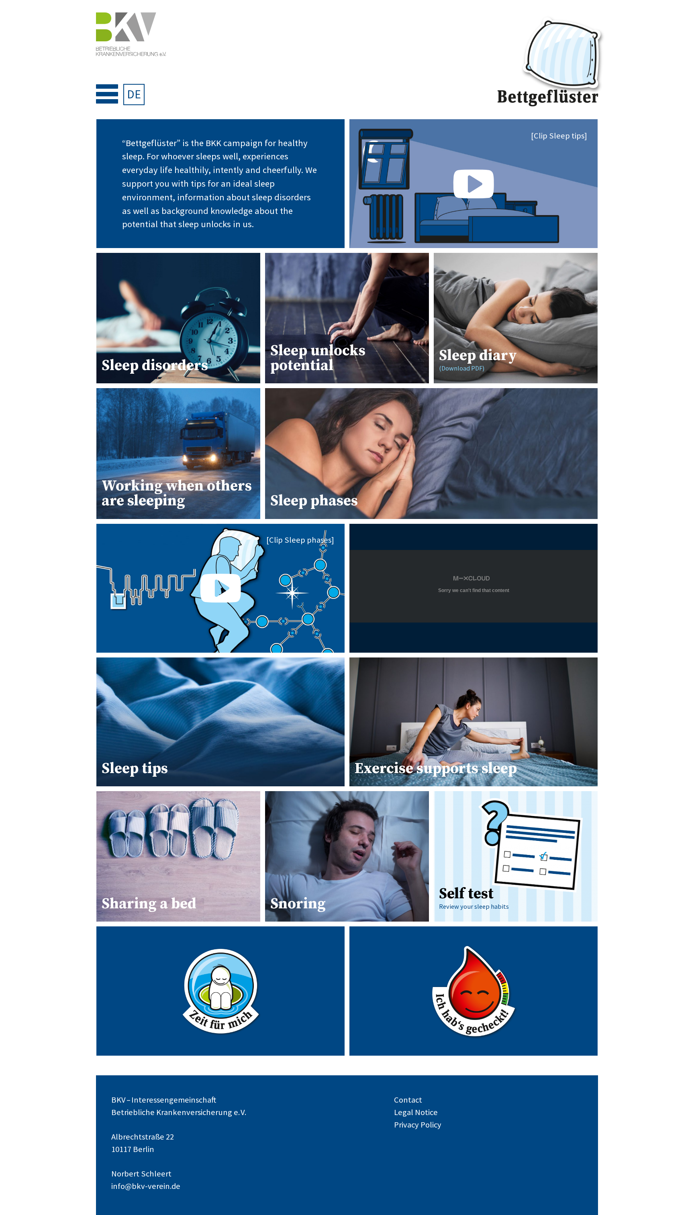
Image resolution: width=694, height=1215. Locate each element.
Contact (408, 1100)
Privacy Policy (417, 1124)
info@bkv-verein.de (145, 1186)
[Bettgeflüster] (552, 62)
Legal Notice (416, 1112)
